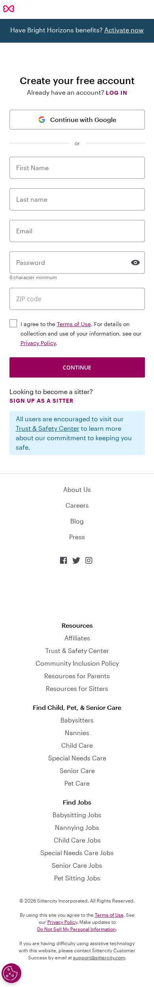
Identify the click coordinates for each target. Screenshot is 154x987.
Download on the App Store (77, 593)
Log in (117, 92)
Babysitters (77, 720)
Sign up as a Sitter (41, 400)
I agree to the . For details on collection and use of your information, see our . (81, 333)
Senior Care (77, 770)
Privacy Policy (38, 343)
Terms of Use (74, 324)
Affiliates (77, 638)
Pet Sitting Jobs (77, 878)
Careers (77, 505)
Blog (77, 521)
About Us (77, 489)
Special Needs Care (77, 758)
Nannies (77, 732)
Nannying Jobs (77, 827)
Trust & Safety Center (47, 428)
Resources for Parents (77, 675)
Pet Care (77, 783)
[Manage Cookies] (11, 973)
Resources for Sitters (77, 688)
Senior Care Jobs (77, 865)
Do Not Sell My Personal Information (76, 929)
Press (77, 536)
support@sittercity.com (99, 957)
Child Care (77, 745)
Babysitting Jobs (77, 814)
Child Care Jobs (77, 840)
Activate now (124, 30)
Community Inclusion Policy (77, 663)
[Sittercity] (9, 9)
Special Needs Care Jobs (77, 852)
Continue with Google (83, 119)
